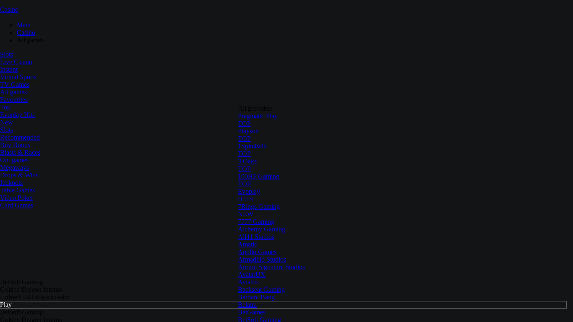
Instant (9, 69)
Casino (9, 9)
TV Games (14, 84)
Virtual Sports (18, 76)
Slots (6, 54)
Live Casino (16, 61)
